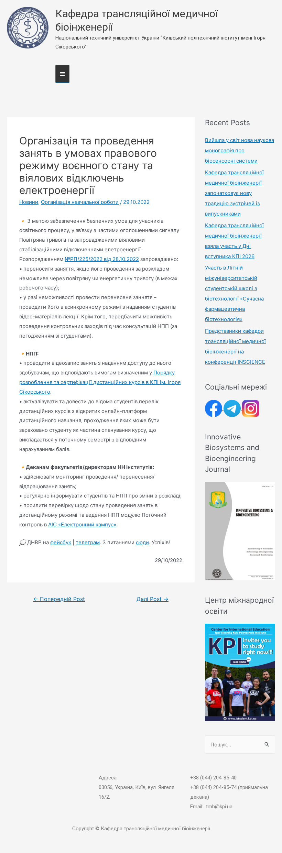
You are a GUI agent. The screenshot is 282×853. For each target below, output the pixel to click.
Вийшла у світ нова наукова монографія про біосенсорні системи (239, 150)
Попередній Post (59, 599)
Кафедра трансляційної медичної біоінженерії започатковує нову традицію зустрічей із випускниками (234, 193)
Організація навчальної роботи (80, 202)
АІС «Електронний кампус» (82, 524)
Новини (28, 202)
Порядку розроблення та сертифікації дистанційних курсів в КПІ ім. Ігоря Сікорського (100, 382)
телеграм (88, 542)
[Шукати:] (240, 744)
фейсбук (60, 542)
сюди (142, 542)
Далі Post (153, 599)
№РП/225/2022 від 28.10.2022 (102, 259)
